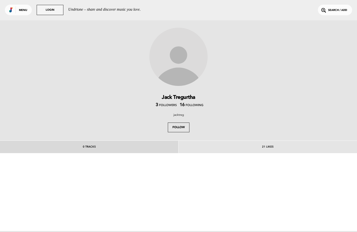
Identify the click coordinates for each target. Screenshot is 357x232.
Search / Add (337, 10)
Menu (23, 10)
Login (50, 10)
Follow (178, 127)
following (191, 105)
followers (166, 105)
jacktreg (178, 114)
